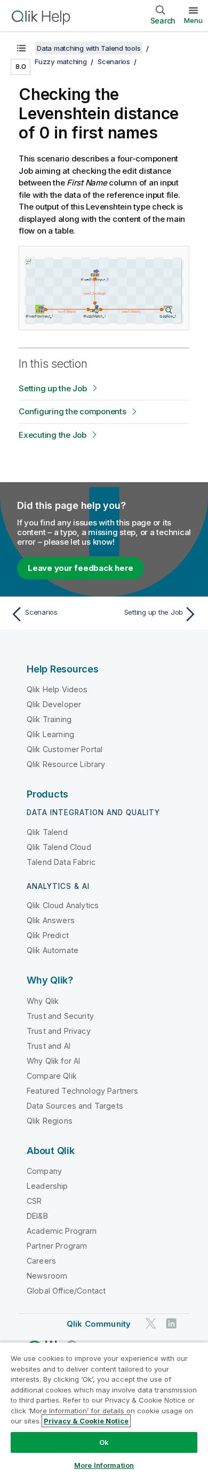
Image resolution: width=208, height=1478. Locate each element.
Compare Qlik (52, 1075)
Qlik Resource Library (66, 764)
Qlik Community (99, 1324)
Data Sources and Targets (75, 1105)
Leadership (47, 1185)
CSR (34, 1200)
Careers (41, 1260)
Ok (104, 1442)
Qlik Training (49, 719)
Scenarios (114, 61)
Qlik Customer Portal (64, 749)
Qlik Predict (48, 935)
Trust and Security (60, 1015)
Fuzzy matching (61, 61)
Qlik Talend (47, 832)
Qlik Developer (54, 704)
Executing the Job (52, 435)
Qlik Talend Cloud (59, 847)
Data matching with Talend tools (88, 48)
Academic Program (62, 1230)
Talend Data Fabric (61, 861)
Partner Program (57, 1245)
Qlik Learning (50, 734)
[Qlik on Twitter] (151, 1323)
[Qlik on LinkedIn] (171, 1323)
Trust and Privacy (59, 1030)
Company (44, 1170)
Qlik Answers (51, 920)
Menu (193, 20)
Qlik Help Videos (57, 689)
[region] (104, 1410)
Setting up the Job (53, 388)
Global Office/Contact (66, 1290)
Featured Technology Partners (82, 1090)
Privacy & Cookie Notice (86, 1421)
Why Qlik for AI (53, 1060)
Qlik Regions (50, 1120)
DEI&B (37, 1215)
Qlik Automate (52, 950)
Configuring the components (72, 411)
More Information (104, 1465)
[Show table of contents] (21, 48)
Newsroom (47, 1275)
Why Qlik (43, 1000)
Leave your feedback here (80, 568)
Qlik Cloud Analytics (63, 905)
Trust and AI (48, 1045)
